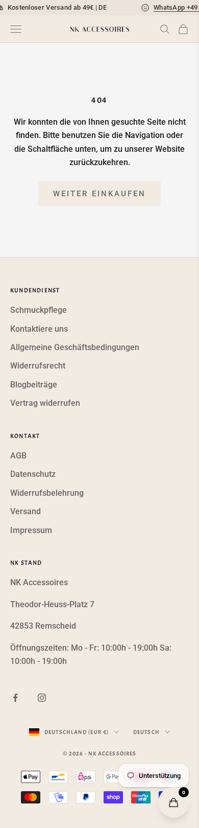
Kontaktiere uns (39, 329)
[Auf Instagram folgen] (42, 698)
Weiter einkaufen (99, 193)
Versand (25, 511)
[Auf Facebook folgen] (15, 698)
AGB (18, 456)
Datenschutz (33, 474)
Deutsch (146, 731)
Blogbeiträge (33, 384)
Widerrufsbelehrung (47, 493)
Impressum (31, 530)
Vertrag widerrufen (45, 403)
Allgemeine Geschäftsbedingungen (74, 347)
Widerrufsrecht (37, 366)
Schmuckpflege (38, 310)
